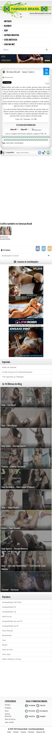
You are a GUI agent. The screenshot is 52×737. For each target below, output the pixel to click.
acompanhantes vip (9, 612)
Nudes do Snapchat (9, 367)
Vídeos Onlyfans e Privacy (11, 659)
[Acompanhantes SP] (26, 281)
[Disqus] (26, 189)
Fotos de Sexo (7, 649)
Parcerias (31, 732)
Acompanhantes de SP (10, 626)
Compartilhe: (9, 152)
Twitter (39, 152)
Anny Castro (10, 143)
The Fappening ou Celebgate (13, 377)
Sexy (5, 31)
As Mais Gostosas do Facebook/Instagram (17, 372)
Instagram (44, 711)
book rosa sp (7, 616)
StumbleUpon (48, 152)
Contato (16, 732)
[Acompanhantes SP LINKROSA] (26, 311)
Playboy (7, 26)
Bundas (4, 645)
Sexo (4, 640)
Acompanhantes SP (9, 607)
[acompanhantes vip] (26, 59)
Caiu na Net (9, 45)
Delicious (44, 152)
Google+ (43, 716)
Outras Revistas (11, 35)
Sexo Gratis (6, 654)
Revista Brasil (19, 143)
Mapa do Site (40, 732)
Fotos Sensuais (7, 631)
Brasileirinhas (7, 635)
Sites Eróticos (10, 40)
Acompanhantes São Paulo (11, 602)
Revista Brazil (8, 77)
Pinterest (32, 711)
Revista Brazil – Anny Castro (20, 71)
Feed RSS (32, 716)
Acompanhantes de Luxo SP (12, 621)
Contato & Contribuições (27, 261)
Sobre (9, 732)
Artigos (7, 21)
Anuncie (23, 732)
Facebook (32, 705)
